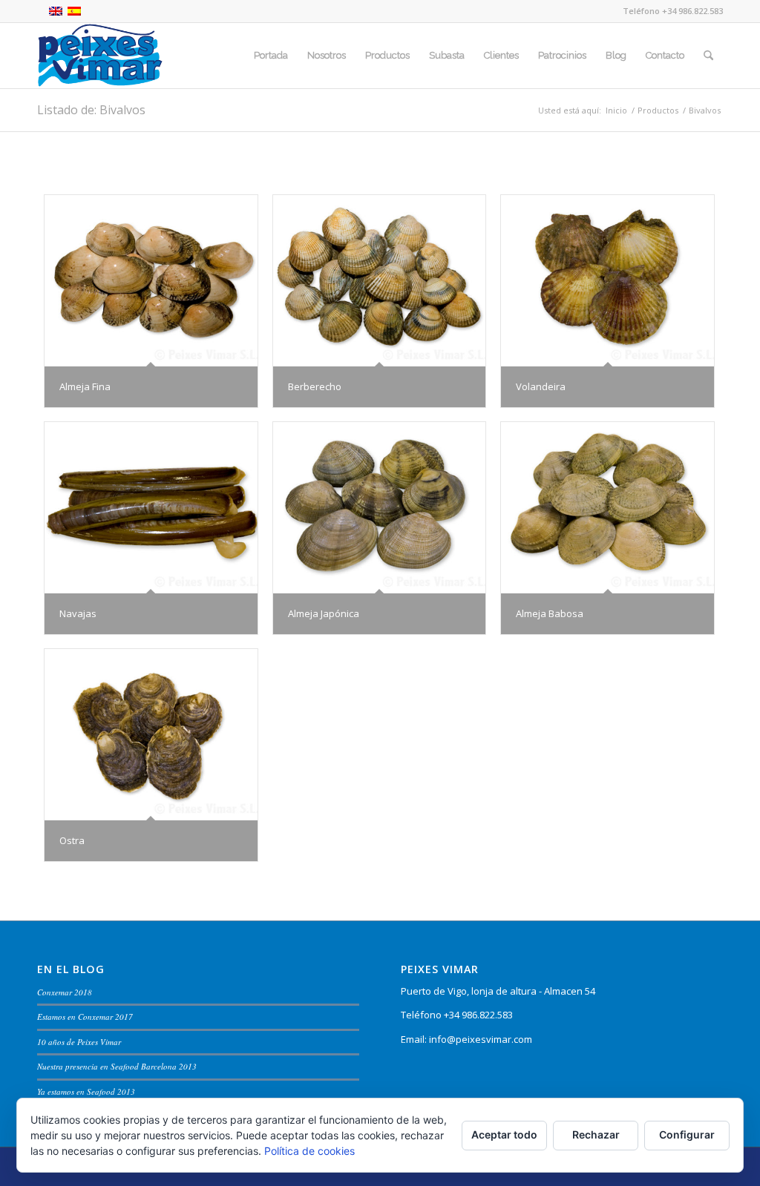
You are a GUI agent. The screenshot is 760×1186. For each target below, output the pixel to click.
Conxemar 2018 (64, 992)
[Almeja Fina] (151, 281)
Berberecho (314, 386)
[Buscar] (708, 55)
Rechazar (596, 1134)
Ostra (72, 840)
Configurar (687, 1134)
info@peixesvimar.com (480, 1039)
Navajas (77, 613)
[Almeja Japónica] (379, 508)
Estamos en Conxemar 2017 (85, 1016)
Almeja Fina (85, 386)
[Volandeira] (607, 281)
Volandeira (541, 386)
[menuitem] (271, 55)
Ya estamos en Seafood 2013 (86, 1091)
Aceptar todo (504, 1134)
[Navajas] (151, 508)
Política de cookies (309, 1150)
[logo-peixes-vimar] (100, 55)
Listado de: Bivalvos (91, 110)
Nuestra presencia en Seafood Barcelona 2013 (117, 1066)
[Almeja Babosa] (607, 508)
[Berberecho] (379, 281)
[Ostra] (151, 735)
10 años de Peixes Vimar (79, 1041)
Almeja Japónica (323, 613)
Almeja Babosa (549, 613)
